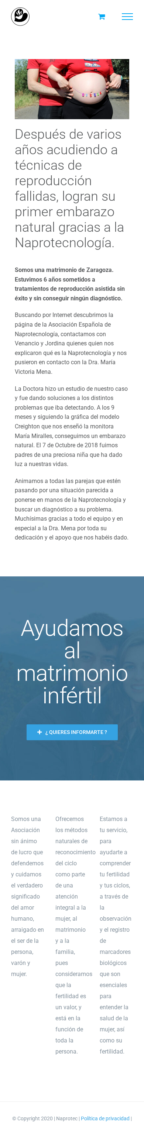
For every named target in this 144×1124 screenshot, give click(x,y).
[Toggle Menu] (127, 16)
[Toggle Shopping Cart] (101, 16)
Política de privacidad (105, 1118)
